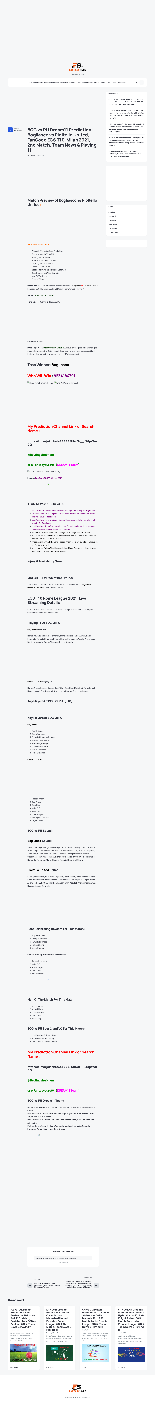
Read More (14, 1368)
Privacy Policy (113, 232)
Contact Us (112, 216)
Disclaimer (112, 220)
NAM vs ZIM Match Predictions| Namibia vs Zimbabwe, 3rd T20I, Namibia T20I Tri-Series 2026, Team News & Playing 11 (124, 153)
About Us (111, 212)
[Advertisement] (63, 15)
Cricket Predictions (18, 130)
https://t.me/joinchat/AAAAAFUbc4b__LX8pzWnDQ (62, 443)
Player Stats (112, 228)
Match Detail (112, 224)
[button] (137, 82)
